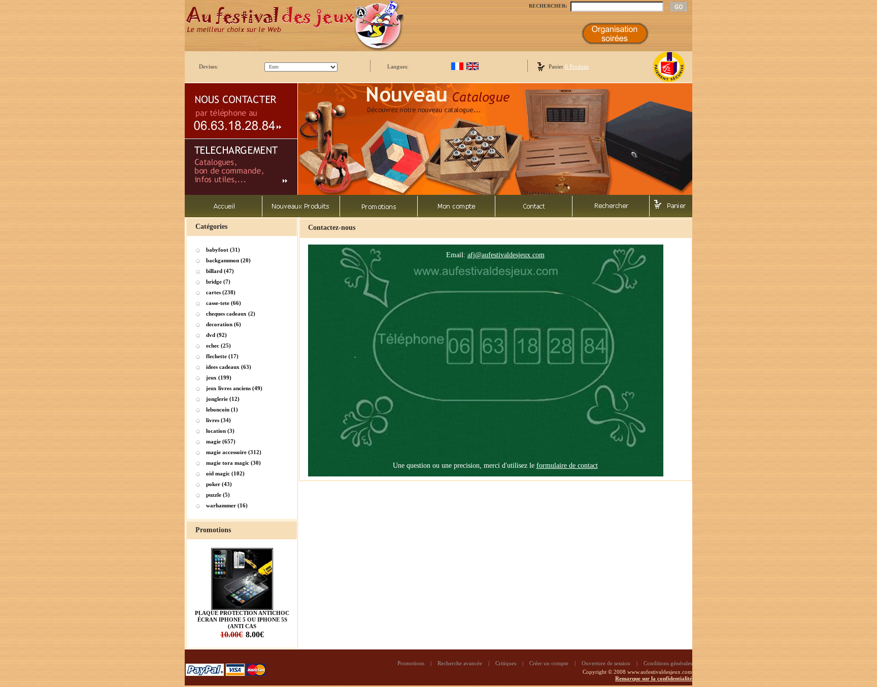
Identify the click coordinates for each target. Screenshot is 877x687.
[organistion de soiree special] (615, 43)
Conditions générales (668, 663)
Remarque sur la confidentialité (653, 678)
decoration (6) (223, 324)
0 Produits (577, 66)
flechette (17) (222, 356)
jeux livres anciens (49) (234, 388)
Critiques (505, 663)
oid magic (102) (225, 473)
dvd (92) (216, 335)
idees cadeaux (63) (228, 367)
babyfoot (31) (223, 250)
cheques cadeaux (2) (230, 314)
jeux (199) (218, 377)
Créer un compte (548, 663)
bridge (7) (218, 282)
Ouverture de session (606, 663)
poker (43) (219, 484)
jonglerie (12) (223, 399)
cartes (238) (220, 292)
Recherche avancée (459, 663)
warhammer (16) (227, 505)
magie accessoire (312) (233, 452)
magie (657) (220, 441)
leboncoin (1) (222, 409)
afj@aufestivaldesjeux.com (506, 255)
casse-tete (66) (223, 303)
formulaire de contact (567, 465)
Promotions (410, 663)
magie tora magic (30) (233, 463)
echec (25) (218, 345)
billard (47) (220, 271)
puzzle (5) (218, 495)
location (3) (220, 431)
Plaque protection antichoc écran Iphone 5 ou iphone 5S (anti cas (242, 619)
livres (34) (218, 420)
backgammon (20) (228, 260)
